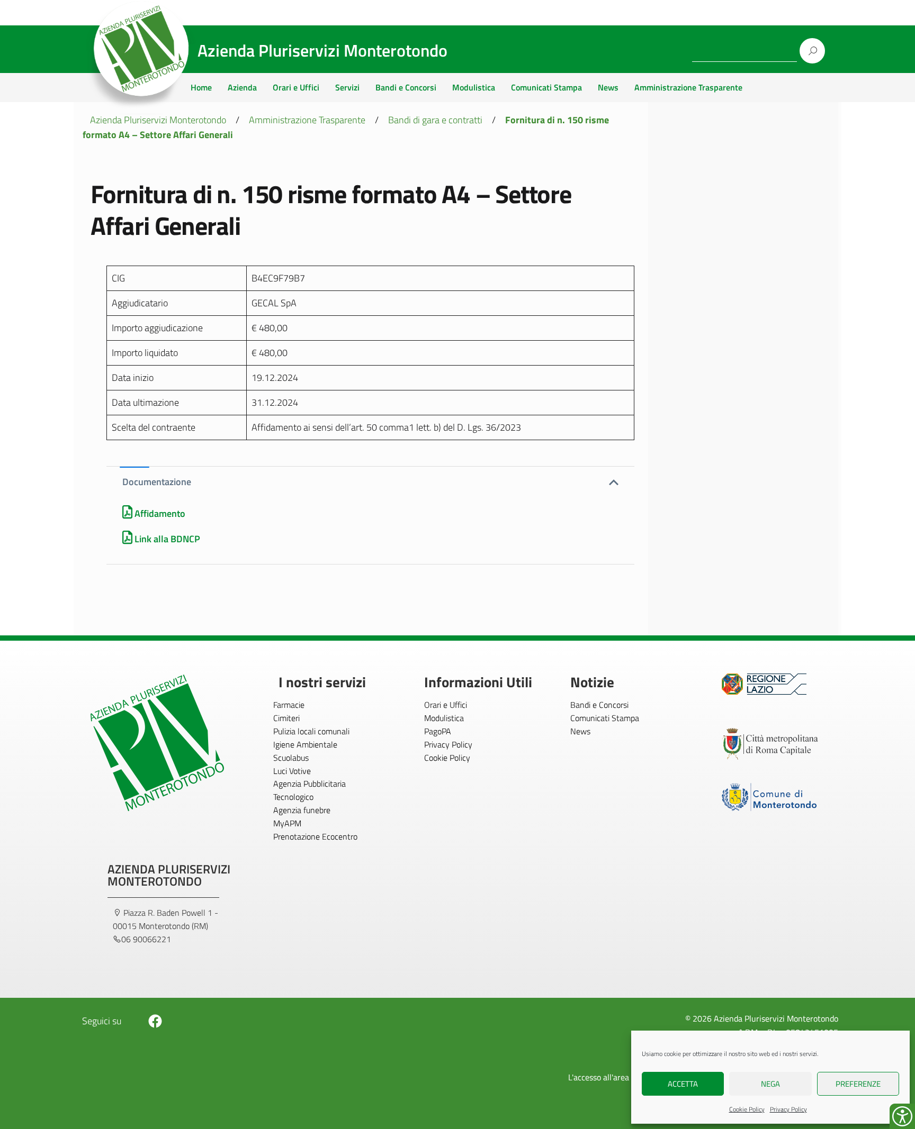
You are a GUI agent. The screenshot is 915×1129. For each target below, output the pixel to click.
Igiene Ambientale (305, 744)
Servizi (347, 87)
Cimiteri (286, 718)
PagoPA (437, 731)
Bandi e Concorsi (405, 87)
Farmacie (288, 704)
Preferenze (858, 1084)
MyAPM (287, 823)
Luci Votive (292, 770)
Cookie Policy (747, 1109)
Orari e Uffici (296, 87)
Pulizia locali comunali (311, 731)
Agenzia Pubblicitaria (309, 783)
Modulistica (473, 87)
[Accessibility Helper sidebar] (902, 1116)
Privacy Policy (788, 1109)
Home (201, 87)
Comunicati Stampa (546, 87)
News (608, 87)
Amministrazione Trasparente (688, 87)
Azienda (242, 87)
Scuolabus (291, 757)
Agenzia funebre (301, 810)
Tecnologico (293, 796)
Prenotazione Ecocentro (315, 836)
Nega (770, 1084)
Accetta (683, 1084)
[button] (370, 482)
